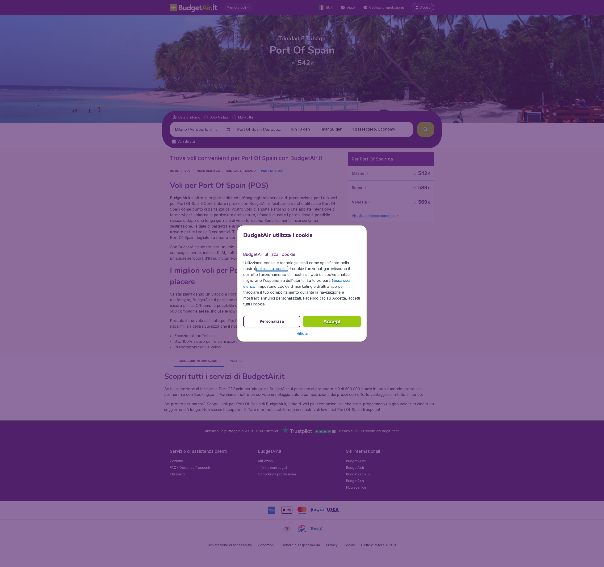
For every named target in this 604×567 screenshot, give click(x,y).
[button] (302, 333)
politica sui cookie (272, 268)
